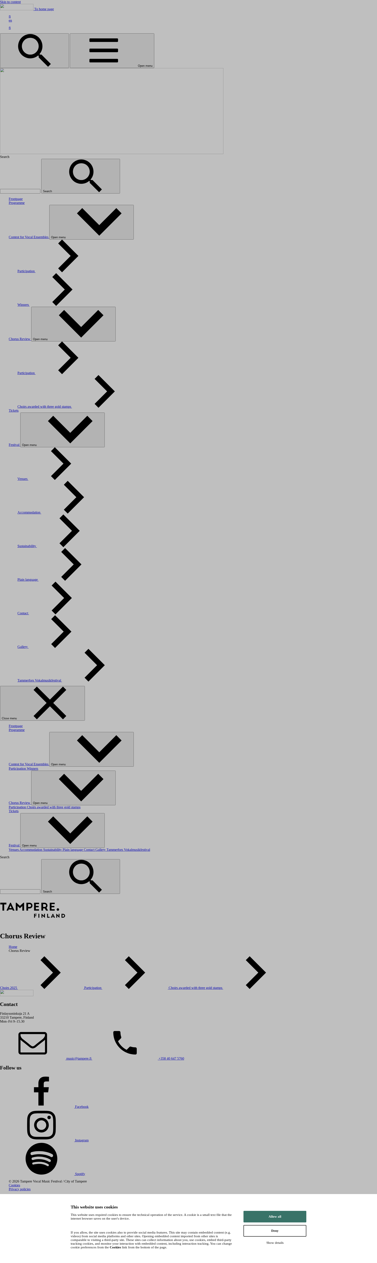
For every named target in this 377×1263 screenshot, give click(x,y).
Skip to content (10, 2)
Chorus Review (20, 339)
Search (48, 191)
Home (13, 947)
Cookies (14, 1185)
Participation (26, 271)
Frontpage (16, 199)
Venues (22, 479)
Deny (275, 1230)
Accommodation (29, 512)
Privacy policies (20, 1189)
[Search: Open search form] (34, 50)
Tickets (14, 410)
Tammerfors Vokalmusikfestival (39, 680)
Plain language (28, 579)
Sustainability (27, 546)
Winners (23, 305)
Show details (275, 1242)
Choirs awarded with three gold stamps (44, 406)
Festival (14, 445)
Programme (17, 203)
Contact (23, 613)
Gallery (23, 647)
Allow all (275, 1216)
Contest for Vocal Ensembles (29, 237)
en (10, 20)
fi (10, 16)
